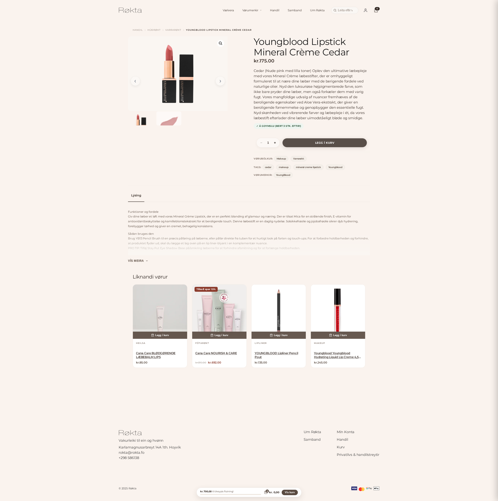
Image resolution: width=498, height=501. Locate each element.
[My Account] (365, 10)
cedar (268, 167)
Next (220, 81)
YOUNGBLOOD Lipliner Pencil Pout (276, 355)
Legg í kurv (324, 143)
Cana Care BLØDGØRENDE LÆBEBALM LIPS (155, 355)
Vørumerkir (250, 10)
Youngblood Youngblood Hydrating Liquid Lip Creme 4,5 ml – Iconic (336, 355)
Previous (135, 81)
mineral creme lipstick (308, 167)
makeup (283, 167)
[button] (220, 43)
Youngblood (335, 167)
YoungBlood (283, 174)
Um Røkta (317, 10)
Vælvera (228, 10)
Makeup (281, 158)
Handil (274, 10)
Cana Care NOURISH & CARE (216, 353)
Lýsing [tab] (136, 195)
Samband (295, 10)
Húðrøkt (154, 30)
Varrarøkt (173, 30)
